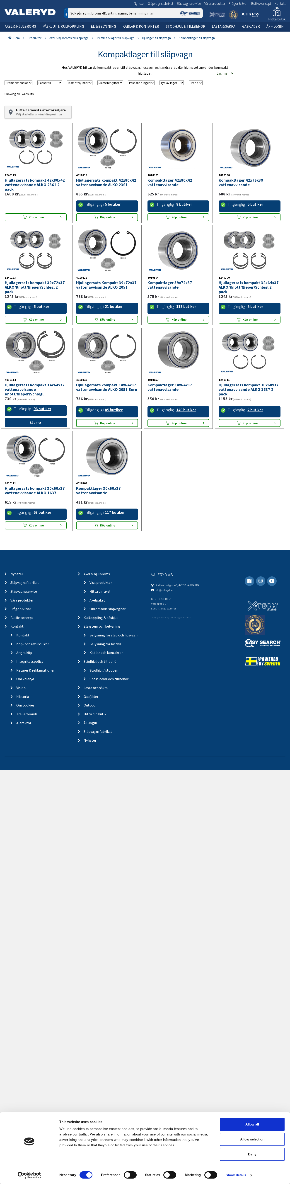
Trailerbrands (26, 714)
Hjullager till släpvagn (156, 38)
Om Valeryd (25, 679)
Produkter (34, 38)
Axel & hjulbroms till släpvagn (69, 38)
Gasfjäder (251, 26)
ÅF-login (90, 723)
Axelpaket (97, 600)
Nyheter (139, 3)
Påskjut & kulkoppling (63, 26)
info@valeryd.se (164, 590)
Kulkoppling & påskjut (101, 617)
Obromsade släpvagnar (107, 609)
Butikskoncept (261, 3)
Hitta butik (276, 19)
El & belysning (103, 26)
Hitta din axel (99, 591)
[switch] (130, 1175)
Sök (196, 32)
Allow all (252, 1124)
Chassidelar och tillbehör (108, 679)
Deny (252, 1154)
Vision (21, 687)
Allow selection (252, 1139)
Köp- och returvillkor (32, 644)
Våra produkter (214, 3)
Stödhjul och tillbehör (101, 661)
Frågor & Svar (238, 3)
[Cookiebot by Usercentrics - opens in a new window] (29, 1175)
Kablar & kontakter (141, 26)
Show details (236, 1175)
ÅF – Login (275, 26)
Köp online (36, 217)
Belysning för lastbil (105, 644)
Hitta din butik (95, 714)
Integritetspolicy (29, 661)
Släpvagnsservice (189, 3)
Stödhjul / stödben (103, 670)
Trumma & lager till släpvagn (115, 38)
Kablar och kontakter (106, 652)
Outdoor (90, 705)
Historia (22, 696)
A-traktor (23, 723)
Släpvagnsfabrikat (160, 3)
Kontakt (280, 3)
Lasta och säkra (96, 687)
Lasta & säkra (223, 26)
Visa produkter (100, 582)
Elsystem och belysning (102, 626)
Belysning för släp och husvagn (113, 635)
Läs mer (223, 73)
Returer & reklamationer (35, 670)
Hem (17, 38)
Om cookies (25, 705)
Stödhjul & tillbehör (185, 26)
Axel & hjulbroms (20, 26)
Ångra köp (24, 652)
